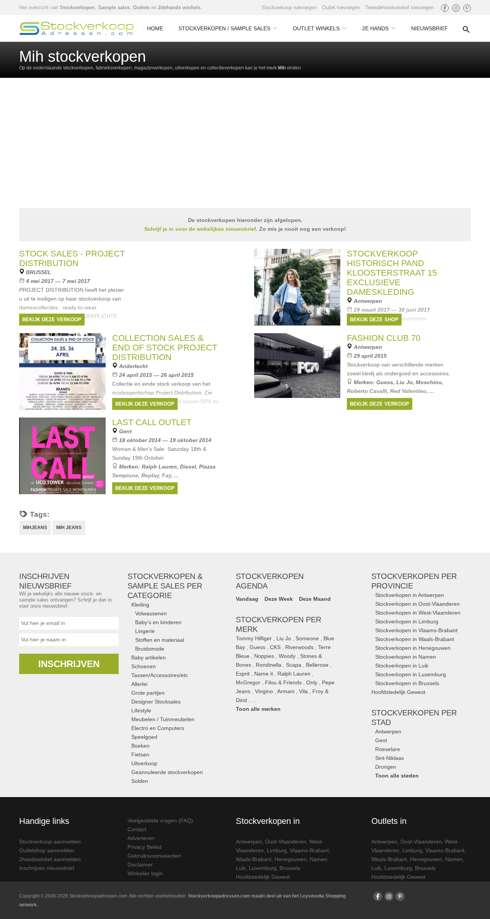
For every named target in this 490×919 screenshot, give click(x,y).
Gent (381, 740)
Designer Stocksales (156, 702)
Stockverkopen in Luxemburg (410, 674)
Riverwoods (299, 647)
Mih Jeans (69, 527)
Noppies (264, 656)
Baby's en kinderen (158, 622)
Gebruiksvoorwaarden (154, 856)
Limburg (277, 850)
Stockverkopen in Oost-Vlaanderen (417, 604)
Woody (287, 656)
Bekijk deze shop (374, 319)
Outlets (141, 7)
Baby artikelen (148, 657)
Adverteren (140, 838)
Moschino (429, 382)
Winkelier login (145, 873)
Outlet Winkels (316, 28)
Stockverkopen (77, 7)
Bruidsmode (149, 649)
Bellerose (317, 665)
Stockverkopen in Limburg (406, 621)
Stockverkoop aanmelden (50, 841)
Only (311, 682)
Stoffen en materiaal (159, 640)
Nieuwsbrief (429, 28)
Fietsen (140, 754)
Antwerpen (388, 731)
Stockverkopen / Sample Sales (224, 28)
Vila (303, 691)
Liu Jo (404, 382)
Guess (384, 382)
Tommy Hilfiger (254, 638)
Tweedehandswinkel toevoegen (399, 7)
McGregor (248, 682)
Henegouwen (290, 859)
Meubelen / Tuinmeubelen (162, 719)
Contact (136, 829)
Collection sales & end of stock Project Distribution (164, 347)
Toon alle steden (397, 776)
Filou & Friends (283, 682)
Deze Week (279, 599)
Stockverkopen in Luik (401, 666)
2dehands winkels (179, 7)
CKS (275, 647)
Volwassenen (151, 613)
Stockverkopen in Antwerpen (409, 595)
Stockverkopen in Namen (405, 657)
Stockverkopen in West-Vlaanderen (418, 613)
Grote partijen (148, 693)
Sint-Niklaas (389, 758)
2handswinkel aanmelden (50, 859)
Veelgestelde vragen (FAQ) (160, 820)
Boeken (140, 746)
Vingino (264, 691)
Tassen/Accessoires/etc (159, 675)
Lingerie (145, 631)
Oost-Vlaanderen (285, 841)
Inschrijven (69, 664)
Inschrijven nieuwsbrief (46, 868)
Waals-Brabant (253, 859)
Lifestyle (141, 710)
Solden (139, 781)
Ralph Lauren (159, 467)
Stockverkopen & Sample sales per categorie (165, 586)
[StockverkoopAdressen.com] (76, 28)
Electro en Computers (157, 728)
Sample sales (114, 7)
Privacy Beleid (144, 847)
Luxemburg (262, 868)
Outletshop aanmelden (46, 850)
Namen (318, 859)
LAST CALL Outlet (151, 422)
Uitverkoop (144, 763)
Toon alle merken (258, 709)
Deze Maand (315, 599)
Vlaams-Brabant (309, 850)
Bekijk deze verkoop (52, 319)
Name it (263, 674)
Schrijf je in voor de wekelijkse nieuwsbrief (200, 229)
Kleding (140, 605)
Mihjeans (35, 527)
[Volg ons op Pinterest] (467, 8)
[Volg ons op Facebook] (445, 8)
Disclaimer (140, 864)
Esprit (243, 674)
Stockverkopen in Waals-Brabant (414, 639)
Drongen (385, 767)
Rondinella (268, 665)
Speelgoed (144, 737)
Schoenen (143, 666)
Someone (307, 638)
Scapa (293, 665)
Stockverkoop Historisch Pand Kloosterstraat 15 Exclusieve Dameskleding (392, 273)
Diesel (188, 467)
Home (155, 28)
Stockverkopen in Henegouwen (413, 648)
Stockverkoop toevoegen (289, 7)
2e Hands (375, 28)
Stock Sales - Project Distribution (72, 258)
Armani (285, 691)
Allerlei (139, 684)
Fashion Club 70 (383, 338)
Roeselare (387, 749)
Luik (241, 868)
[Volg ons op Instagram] (456, 8)
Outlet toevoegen (341, 7)
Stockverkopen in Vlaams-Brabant (416, 630)
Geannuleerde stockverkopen (167, 772)
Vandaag (247, 599)
